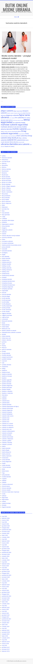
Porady (4, 351)
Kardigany (4, 252)
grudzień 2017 (6, 647)
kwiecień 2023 (6, 584)
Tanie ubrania (14, 142)
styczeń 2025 (5, 546)
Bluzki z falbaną (6, 188)
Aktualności (5, 159)
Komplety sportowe (7, 288)
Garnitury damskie (7, 237)
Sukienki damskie (6, 404)
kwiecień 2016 (6, 651)
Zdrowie (4, 505)
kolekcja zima (5, 271)
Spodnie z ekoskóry (7, 391)
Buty (3, 211)
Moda (3, 323)
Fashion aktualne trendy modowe (11, 235)
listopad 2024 (5, 550)
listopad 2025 (5, 527)
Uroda (3, 494)
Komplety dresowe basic (8, 285)
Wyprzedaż (5, 497)
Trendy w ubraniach (7, 484)
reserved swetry (4, 135)
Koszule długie (6, 296)
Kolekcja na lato (6, 266)
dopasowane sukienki (8, 224)
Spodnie (4, 378)
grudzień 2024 (6, 548)
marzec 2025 (5, 543)
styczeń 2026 (5, 524)
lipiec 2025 (5, 535)
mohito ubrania (7, 131)
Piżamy (4, 345)
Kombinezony (5, 273)
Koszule (4, 292)
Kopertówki (5, 290)
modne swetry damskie (15, 63)
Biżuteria (4, 173)
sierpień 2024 (5, 556)
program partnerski (7, 357)
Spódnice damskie (7, 374)
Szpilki (3, 463)
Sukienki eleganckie (7, 410)
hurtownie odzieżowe (7, 243)
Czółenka (4, 218)
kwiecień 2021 (6, 630)
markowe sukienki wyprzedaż (14, 124)
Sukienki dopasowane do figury (10, 406)
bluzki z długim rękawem (8, 186)
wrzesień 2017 (6, 649)
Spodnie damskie (6, 382)
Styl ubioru (5, 395)
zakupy (6, 61)
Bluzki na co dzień (7, 182)
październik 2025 (6, 529)
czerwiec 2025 (6, 537)
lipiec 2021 (5, 624)
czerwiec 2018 (6, 638)
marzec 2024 (5, 565)
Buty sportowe (6, 214)
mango (23, 122)
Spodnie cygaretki (7, 380)
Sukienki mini (5, 421)
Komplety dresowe (7, 283)
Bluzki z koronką (6, 190)
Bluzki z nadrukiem (7, 192)
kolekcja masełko (6, 264)
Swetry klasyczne (6, 452)
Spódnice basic (6, 372)
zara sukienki (23, 144)
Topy (3, 473)
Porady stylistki (6, 353)
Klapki (3, 254)
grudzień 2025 (6, 526)
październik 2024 (6, 552)
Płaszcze (4, 347)
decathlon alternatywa (8, 220)
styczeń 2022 (5, 613)
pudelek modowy (6, 359)
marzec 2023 (5, 586)
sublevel (4, 397)
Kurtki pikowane (6, 304)
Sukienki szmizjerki (7, 433)
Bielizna (4, 167)
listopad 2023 (5, 573)
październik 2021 (6, 619)
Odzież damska (6, 336)
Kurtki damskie (6, 298)
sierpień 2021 (5, 622)
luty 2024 (4, 567)
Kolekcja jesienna (6, 262)
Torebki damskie (6, 476)
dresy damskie (6, 226)
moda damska (17, 127)
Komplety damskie (7, 279)
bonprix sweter (10, 113)
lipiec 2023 (5, 579)
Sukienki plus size (7, 429)
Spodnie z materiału (7, 393)
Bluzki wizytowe (6, 184)
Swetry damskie (6, 448)
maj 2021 (4, 628)
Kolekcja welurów (6, 268)
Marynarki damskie (7, 321)
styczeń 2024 (5, 569)
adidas (4, 156)
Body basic (5, 207)
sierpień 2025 (5, 533)
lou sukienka (17, 122)
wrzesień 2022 (6, 598)
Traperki (4, 478)
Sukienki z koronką (7, 442)
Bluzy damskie (6, 197)
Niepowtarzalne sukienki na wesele (11, 332)
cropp (3, 216)
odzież (19, 131)
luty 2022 (4, 611)
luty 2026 (4, 522)
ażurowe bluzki (6, 161)
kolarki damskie (6, 258)
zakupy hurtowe (6, 503)
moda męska (5, 326)
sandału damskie (6, 364)
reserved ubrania (12, 136)
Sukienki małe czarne (7, 416)
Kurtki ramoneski (6, 309)
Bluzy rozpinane (6, 201)
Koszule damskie (6, 294)
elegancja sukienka (12, 115)
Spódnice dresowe (7, 376)
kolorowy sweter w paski (18, 120)
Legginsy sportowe (7, 315)
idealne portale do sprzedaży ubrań (11, 245)
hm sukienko (19, 117)
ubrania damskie (9, 144)
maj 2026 (4, 516)
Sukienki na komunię (7, 425)
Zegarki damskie (6, 507)
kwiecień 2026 (6, 518)
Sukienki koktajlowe (7, 414)
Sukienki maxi (5, 418)
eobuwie (4, 232)
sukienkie (4, 140)
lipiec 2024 (5, 558)
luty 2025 (4, 545)
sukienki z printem (7, 444)
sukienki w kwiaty (6, 435)
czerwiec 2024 (6, 560)
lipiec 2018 (5, 636)
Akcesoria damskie (7, 157)
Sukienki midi (5, 419)
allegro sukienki (7, 111)
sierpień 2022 (5, 600)
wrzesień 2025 (6, 531)
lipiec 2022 (5, 602)
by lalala (23, 113)
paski (3, 344)
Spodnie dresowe (6, 383)
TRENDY (4, 480)
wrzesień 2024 (6, 554)
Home (3, 239)
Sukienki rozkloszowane (8, 431)
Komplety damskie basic (8, 281)
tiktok (3, 469)
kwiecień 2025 (6, 541)
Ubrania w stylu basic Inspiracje (10, 492)
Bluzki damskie (6, 176)
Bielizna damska (6, 169)
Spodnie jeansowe (7, 387)
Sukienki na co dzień (7, 423)
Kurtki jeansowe (6, 300)
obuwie (4, 334)
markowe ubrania (7, 127)
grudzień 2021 (6, 615)
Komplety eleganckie (7, 287)
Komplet (4, 277)
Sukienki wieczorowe (7, 437)
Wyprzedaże (5, 499)
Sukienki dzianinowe (7, 408)
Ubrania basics (6, 486)
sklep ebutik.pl (12, 138)
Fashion (4, 233)
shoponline (5, 366)
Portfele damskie (6, 355)
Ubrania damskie (6, 488)
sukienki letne (21, 140)
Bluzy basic (5, 194)
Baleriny (4, 163)
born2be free (5, 209)
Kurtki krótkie (5, 302)
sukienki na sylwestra (7, 427)
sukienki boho (5, 402)
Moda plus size (6, 328)
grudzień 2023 (6, 571)
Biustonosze (5, 171)
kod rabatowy (5, 256)
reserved (4, 361)
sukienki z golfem (6, 440)
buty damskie (5, 213)
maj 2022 (4, 605)
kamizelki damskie (7, 251)
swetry (4, 446)
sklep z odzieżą (22, 138)
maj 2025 (4, 539)
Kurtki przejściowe (7, 306)
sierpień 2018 (5, 634)
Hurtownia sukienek (7, 241)
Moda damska (6, 325)
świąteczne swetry (9, 146)
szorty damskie (6, 459)
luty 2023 (4, 588)
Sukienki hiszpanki (7, 412)
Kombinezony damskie (8, 275)
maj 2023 (4, 583)
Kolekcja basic (6, 260)
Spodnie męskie (6, 389)
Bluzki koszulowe (6, 180)
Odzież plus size (6, 338)
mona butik (14, 131)
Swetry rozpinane (6, 456)
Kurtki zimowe (6, 311)
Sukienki (4, 399)
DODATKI (4, 222)
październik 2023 (6, 575)
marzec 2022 (5, 609)
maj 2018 (4, 640)
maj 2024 (4, 562)
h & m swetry (11, 117)
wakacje (4, 495)
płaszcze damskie (6, 349)
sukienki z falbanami (7, 438)
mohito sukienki (19, 129)
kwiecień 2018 (6, 641)
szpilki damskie (6, 465)
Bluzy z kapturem (6, 203)
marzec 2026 (5, 520)
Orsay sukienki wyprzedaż (13, 132)
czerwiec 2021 (6, 626)
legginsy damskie (6, 313)
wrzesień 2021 (6, 621)
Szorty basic (5, 457)
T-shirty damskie (6, 467)
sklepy (3, 368)
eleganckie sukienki (7, 230)
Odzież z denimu (6, 340)
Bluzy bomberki (6, 195)
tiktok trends (5, 471)
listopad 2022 (5, 594)
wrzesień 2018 (6, 632)
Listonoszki (5, 319)
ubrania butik (21, 142)
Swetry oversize (6, 454)
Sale (3, 363)
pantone (4, 342)
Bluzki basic (5, 175)
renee (27, 133)
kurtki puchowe (6, 307)
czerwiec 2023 (6, 581)
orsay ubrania (22, 133)
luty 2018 (4, 645)
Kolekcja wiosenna (7, 269)
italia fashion (9, 120)
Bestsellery (5, 165)
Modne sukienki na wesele (9, 330)
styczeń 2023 (5, 590)
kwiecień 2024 (6, 564)
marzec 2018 (5, 643)
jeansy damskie (6, 247)
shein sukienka (21, 136)
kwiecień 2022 (6, 607)
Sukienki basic (6, 401)
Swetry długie (5, 450)
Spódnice (4, 370)
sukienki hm (11, 140)
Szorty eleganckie (6, 461)
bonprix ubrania (17, 113)
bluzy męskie (5, 199)
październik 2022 (6, 596)
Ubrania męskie (6, 490)
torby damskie (6, 475)
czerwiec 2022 (6, 603)
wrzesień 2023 (6, 577)
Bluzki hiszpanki (6, 178)
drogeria (4, 228)
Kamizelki (4, 249)
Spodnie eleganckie (7, 385)
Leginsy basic (5, 317)
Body (3, 205)
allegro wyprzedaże (18, 111)
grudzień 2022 (6, 592)
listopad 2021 (5, 617)
